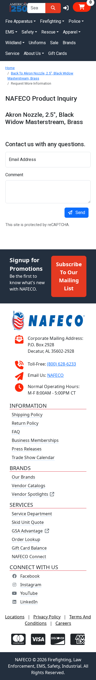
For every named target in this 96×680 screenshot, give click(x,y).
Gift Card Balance (29, 548)
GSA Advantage (27, 531)
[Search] (53, 8)
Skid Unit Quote (28, 522)
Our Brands (23, 477)
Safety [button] (28, 32)
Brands (69, 42)
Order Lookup (26, 539)
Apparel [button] (70, 32)
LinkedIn (29, 602)
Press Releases (27, 449)
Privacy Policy (47, 617)
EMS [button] (9, 32)
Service (12, 53)
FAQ (16, 432)
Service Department (32, 514)
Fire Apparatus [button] (19, 21)
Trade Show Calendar (33, 457)
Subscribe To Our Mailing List (69, 276)
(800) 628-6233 (61, 364)
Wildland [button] (13, 42)
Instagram (30, 585)
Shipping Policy (27, 415)
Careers (63, 623)
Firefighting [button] (50, 21)
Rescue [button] (48, 32)
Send (80, 212)
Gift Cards (57, 53)
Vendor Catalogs (28, 486)
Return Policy (25, 423)
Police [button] (75, 21)
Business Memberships (35, 440)
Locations (15, 617)
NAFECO (55, 375)
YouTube (29, 593)
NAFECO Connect (29, 556)
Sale (54, 42)
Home (10, 68)
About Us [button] (32, 53)
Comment (14, 174)
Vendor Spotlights (30, 494)
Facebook (30, 576)
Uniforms (37, 42)
